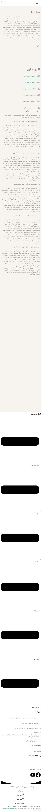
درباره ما (36, 659)
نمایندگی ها (35, 561)
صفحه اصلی (35, 465)
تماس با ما (36, 513)
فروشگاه (36, 611)
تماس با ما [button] (37, 46)
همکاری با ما (35, 707)
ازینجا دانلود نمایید (8, 808)
